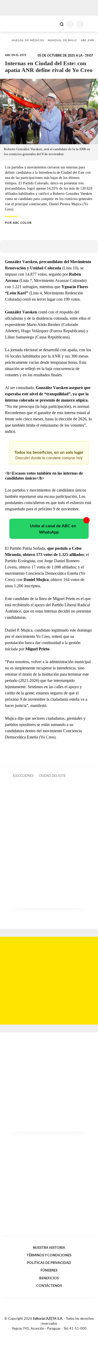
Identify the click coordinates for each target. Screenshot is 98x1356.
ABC (14, 23)
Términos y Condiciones (49, 1255)
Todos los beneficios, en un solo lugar (48, 455)
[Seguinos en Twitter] (47, 1335)
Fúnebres (49, 1270)
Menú (91, 24)
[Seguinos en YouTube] (52, 1335)
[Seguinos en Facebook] (41, 1335)
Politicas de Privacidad (49, 1262)
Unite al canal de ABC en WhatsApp (53, 529)
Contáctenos (49, 1285)
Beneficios (49, 1278)
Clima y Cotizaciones (53, 24)
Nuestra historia (49, 1247)
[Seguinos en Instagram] (58, 1335)
